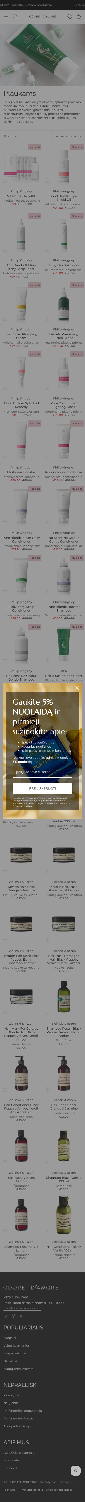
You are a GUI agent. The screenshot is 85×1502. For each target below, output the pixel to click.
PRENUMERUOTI (42, 788)
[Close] (77, 688)
